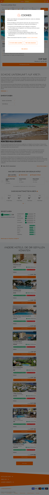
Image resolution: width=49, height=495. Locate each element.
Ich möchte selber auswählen (16, 42)
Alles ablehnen (24, 48)
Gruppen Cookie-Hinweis (32, 37)
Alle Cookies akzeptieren (30, 42)
